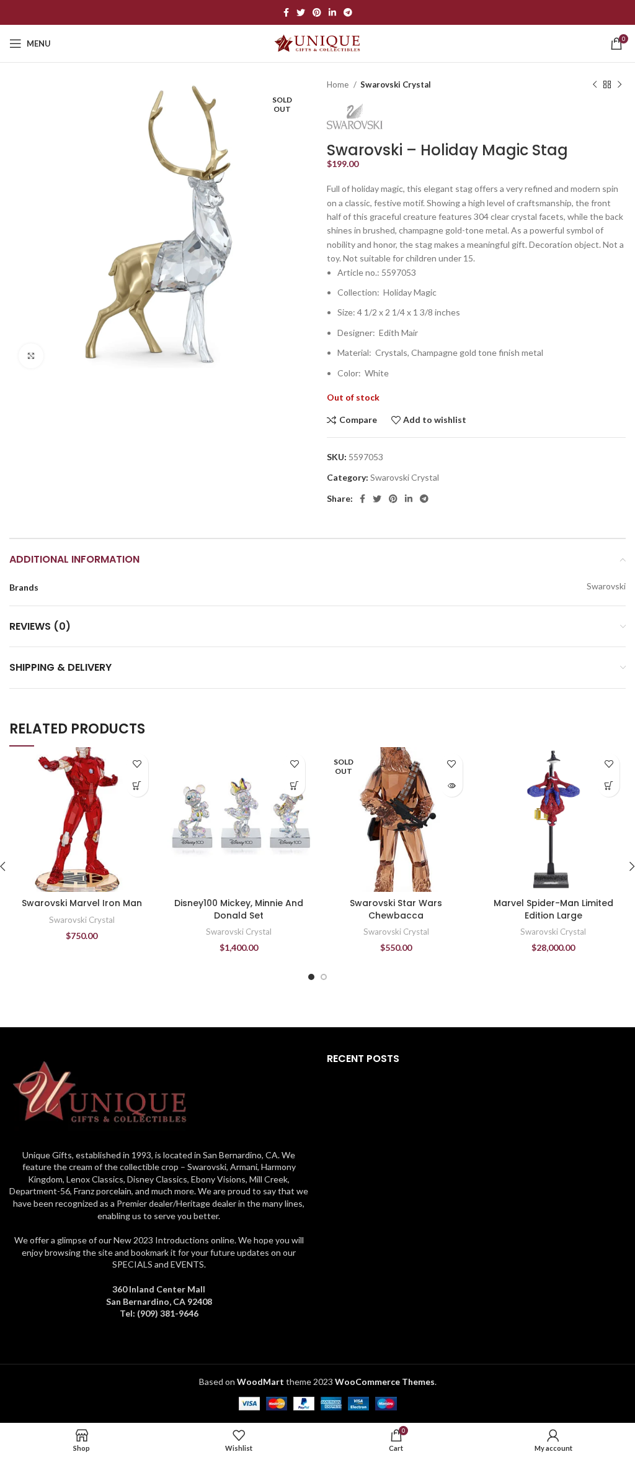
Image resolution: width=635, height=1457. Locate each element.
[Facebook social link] (286, 12)
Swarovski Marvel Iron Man (82, 903)
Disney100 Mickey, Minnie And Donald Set (238, 909)
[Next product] (619, 85)
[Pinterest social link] (317, 12)
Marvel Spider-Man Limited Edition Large (553, 909)
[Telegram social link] (348, 12)
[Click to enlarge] (31, 355)
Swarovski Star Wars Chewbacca (396, 909)
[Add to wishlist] (137, 764)
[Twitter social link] (301, 12)
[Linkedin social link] (332, 12)
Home (338, 84)
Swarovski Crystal (395, 84)
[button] (137, 786)
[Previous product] (594, 85)
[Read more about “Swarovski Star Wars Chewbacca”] (452, 786)
